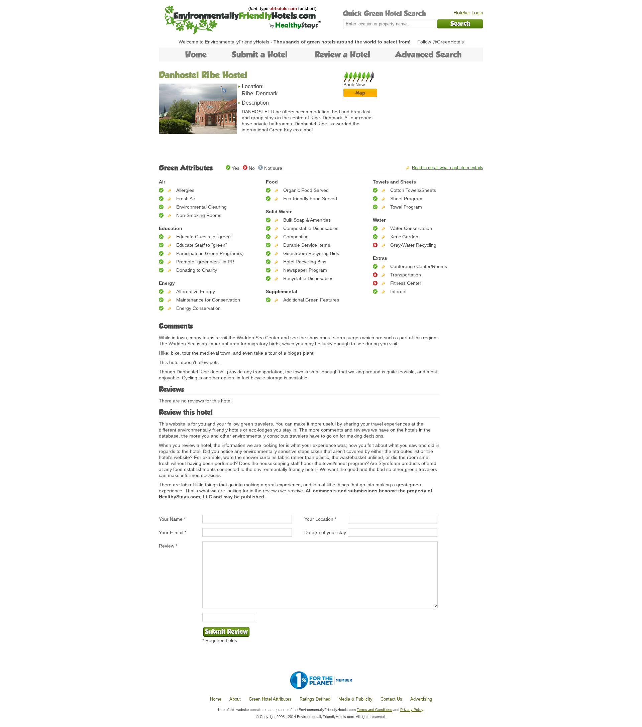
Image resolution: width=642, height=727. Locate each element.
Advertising (421, 699)
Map (360, 93)
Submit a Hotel (260, 54)
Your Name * (172, 519)
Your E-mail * (172, 532)
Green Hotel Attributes (270, 699)
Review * (168, 546)
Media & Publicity (355, 699)
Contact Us (391, 699)
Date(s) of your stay (325, 532)
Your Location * (320, 519)
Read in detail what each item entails (447, 167)
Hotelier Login (468, 12)
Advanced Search (428, 54)
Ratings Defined (315, 699)
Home (196, 54)
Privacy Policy (411, 710)
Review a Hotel (342, 54)
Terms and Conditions (374, 710)
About (235, 699)
